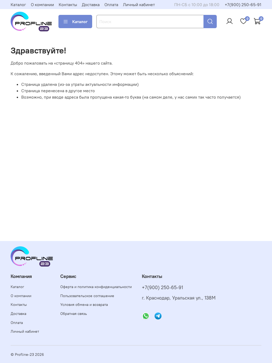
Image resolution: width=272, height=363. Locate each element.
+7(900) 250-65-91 (243, 4)
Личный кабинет (139, 4)
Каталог (18, 4)
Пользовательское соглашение (87, 295)
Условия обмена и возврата (84, 304)
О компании (42, 4)
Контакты (68, 4)
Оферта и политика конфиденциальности (96, 286)
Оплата (111, 4)
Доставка (91, 4)
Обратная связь (73, 313)
